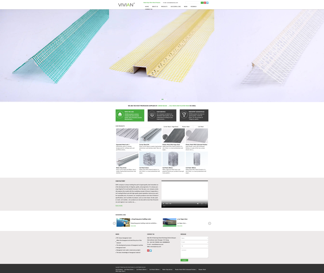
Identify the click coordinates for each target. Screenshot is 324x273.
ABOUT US (155, 6)
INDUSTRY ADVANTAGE (196, 112)
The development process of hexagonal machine (129, 245)
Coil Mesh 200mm (141, 269)
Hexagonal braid (120, 247)
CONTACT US (148, 9)
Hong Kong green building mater (141, 219)
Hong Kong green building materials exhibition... (144, 223)
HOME (147, 6)
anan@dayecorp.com (157, 244)
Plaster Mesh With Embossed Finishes (185, 269)
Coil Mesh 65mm (128, 269)
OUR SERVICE (161, 112)
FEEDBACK (193, 6)
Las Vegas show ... (182, 223)
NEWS (185, 6)
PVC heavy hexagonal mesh (123, 238)
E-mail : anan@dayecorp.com (170, 2)
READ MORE (119, 205)
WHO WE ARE (129, 112)
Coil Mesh (201, 126)
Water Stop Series (167, 269)
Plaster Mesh (185, 126)
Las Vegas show (182, 219)
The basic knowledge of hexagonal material (128, 252)
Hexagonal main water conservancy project (128, 250)
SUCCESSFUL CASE (176, 6)
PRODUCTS (164, 6)
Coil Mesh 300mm (154, 269)
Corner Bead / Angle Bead (171, 126)
